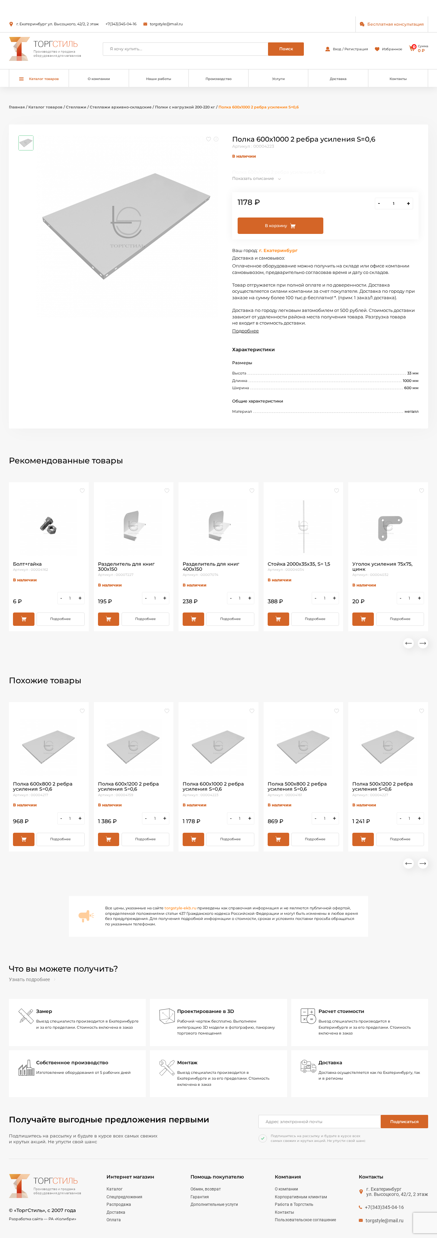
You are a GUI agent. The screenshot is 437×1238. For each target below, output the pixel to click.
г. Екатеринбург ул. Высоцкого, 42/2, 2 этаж (57, 24)
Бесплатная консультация (395, 24)
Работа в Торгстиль (294, 1204)
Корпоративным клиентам (301, 1197)
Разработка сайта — (42, 1218)
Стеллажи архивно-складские (121, 107)
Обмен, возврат (206, 1189)
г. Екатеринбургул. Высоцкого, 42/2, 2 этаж (397, 1192)
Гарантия (200, 1197)
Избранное (392, 49)
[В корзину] (23, 619)
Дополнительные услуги (214, 1204)
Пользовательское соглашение (305, 1219)
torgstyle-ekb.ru (180, 908)
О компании (99, 79)
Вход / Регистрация (350, 49)
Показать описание (253, 178)
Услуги (278, 79)
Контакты (398, 79)
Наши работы (158, 79)
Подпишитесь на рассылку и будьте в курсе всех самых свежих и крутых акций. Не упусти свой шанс (318, 1138)
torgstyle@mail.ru (166, 24)
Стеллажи (76, 107)
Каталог (115, 1189)
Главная (17, 107)
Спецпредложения (124, 1197)
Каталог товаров (45, 107)
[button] (408, 643)
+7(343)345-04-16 (121, 24)
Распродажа (119, 1204)
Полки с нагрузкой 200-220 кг (185, 107)
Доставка (338, 79)
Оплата (114, 1219)
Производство (218, 79)
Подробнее (245, 330)
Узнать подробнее (29, 979)
